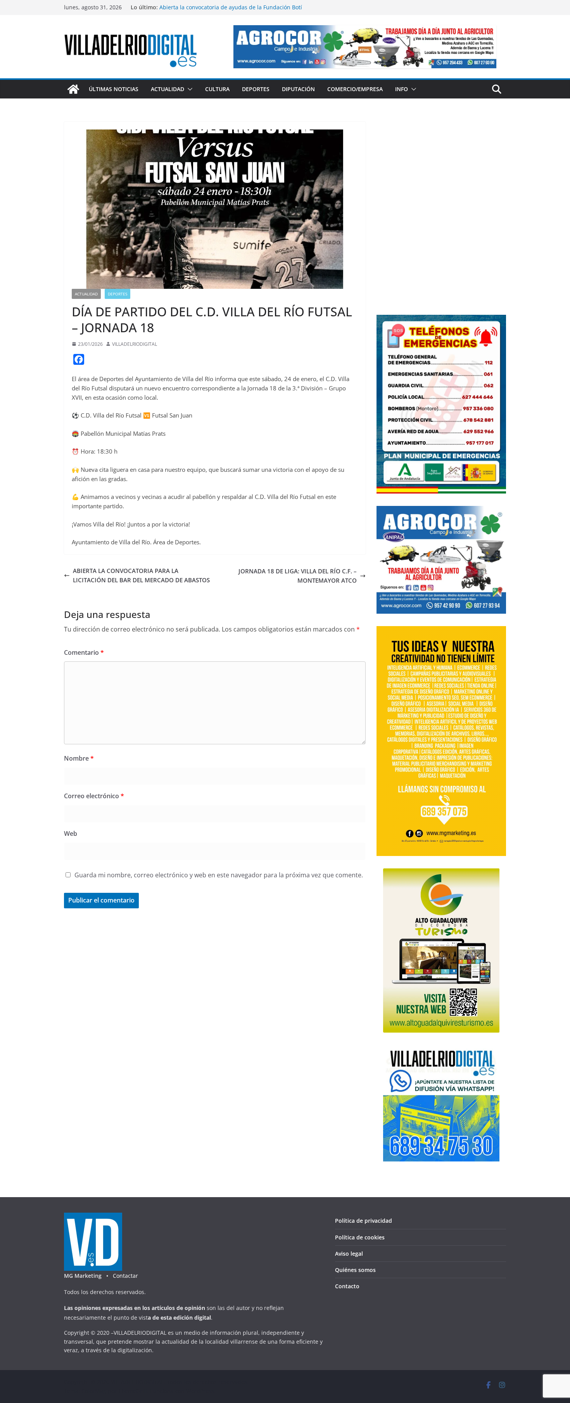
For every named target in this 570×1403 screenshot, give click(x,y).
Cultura (217, 89)
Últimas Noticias (113, 89)
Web (70, 833)
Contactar (125, 1275)
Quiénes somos (355, 1270)
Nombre (79, 758)
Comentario (84, 652)
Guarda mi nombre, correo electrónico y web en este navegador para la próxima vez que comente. (218, 875)
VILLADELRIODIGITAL (134, 344)
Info (401, 89)
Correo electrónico (94, 796)
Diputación (298, 89)
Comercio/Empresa (355, 89)
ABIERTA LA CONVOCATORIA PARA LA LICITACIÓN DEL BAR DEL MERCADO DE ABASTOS (141, 575)
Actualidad (167, 89)
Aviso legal (349, 1253)
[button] (188, 89)
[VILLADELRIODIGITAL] (73, 89)
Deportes (255, 89)
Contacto (347, 1286)
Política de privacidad (363, 1220)
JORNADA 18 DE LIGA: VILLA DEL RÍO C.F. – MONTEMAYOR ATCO (297, 575)
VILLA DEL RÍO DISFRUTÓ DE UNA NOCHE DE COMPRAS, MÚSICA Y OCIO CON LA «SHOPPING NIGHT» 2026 (230, 11)
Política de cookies (360, 1237)
